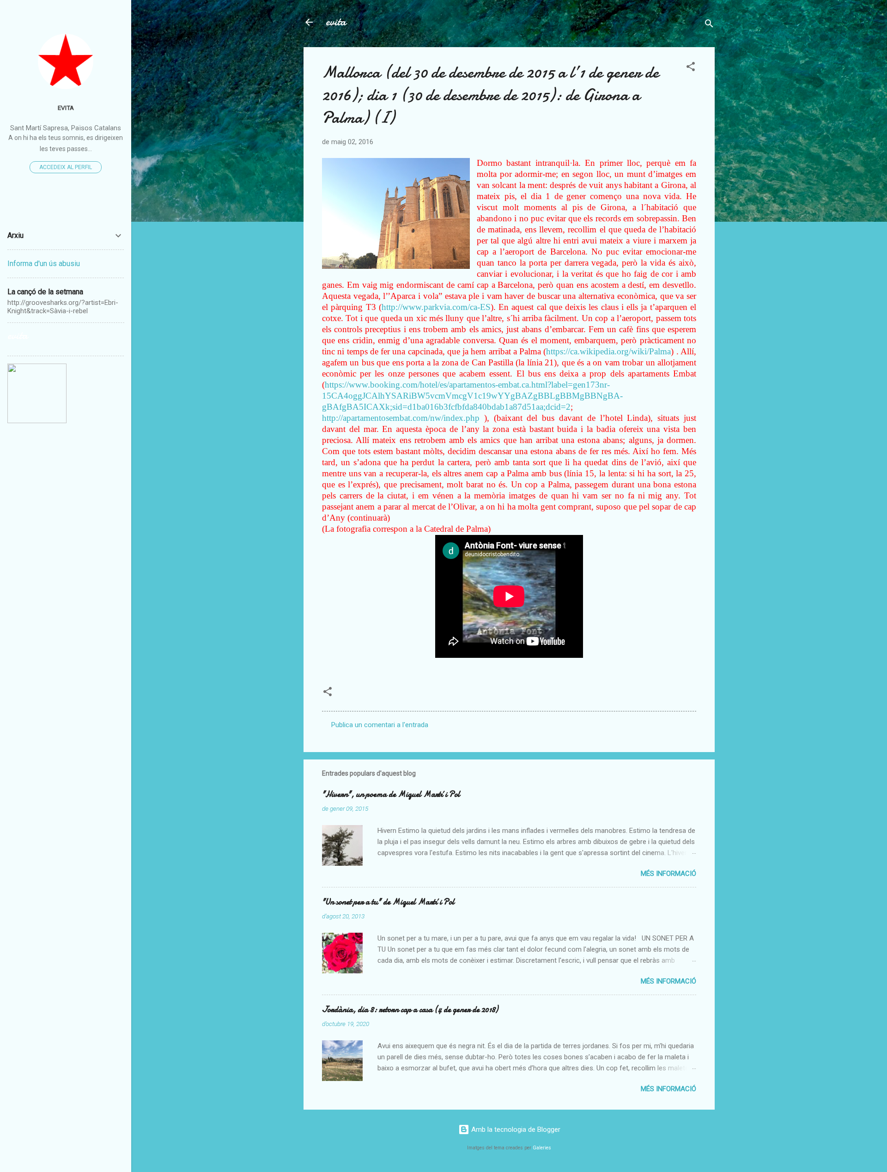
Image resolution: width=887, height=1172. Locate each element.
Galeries (542, 1148)
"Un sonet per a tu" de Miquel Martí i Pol (388, 902)
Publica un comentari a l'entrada (379, 725)
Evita (66, 107)
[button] (690, 68)
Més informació (668, 873)
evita (336, 22)
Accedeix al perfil (65, 167)
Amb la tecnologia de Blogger (514, 1129)
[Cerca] (709, 25)
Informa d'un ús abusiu (43, 263)
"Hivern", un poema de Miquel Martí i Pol (391, 794)
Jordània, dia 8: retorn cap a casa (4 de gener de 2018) (410, 1009)
